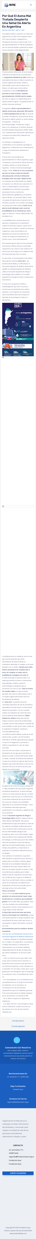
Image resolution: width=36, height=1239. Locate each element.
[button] (18, 1173)
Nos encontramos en (18, 1074)
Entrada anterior (18, 1021)
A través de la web (8, 678)
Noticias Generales (8, 30)
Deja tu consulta (18, 1086)
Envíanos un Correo (18, 1099)
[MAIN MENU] (31, 5)
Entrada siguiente (18, 1026)
